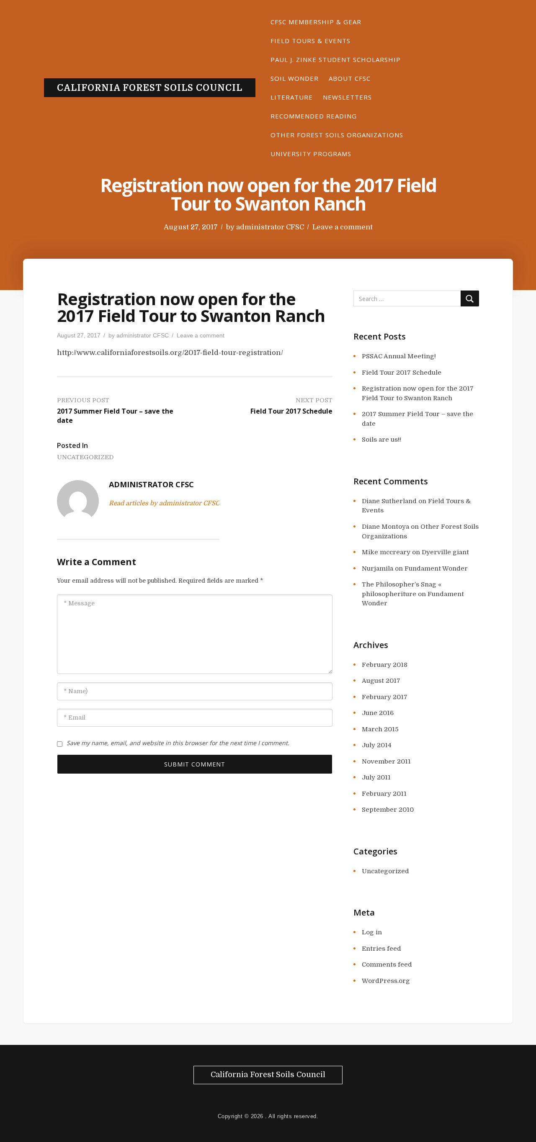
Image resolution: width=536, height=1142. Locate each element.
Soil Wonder (295, 78)
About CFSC (350, 78)
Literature (292, 97)
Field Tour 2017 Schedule (401, 372)
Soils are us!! (381, 439)
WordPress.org (386, 981)
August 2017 (381, 680)
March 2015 (380, 729)
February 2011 (384, 793)
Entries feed (381, 948)
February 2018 (384, 665)
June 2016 (378, 713)
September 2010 (388, 809)
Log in (372, 932)
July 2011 (376, 777)
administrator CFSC (270, 227)
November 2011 (386, 761)
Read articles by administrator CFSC (164, 503)
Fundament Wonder (436, 568)
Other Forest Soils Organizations (337, 135)
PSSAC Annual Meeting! (399, 356)
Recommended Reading (314, 116)
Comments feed (387, 964)
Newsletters (347, 97)
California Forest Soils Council (149, 88)
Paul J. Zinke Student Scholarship (336, 59)
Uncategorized (85, 457)
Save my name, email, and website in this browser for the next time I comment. (178, 743)
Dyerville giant (445, 552)
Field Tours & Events (310, 40)
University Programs (311, 153)
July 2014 (377, 745)
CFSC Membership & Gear (316, 22)
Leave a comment (342, 227)
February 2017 (384, 697)
